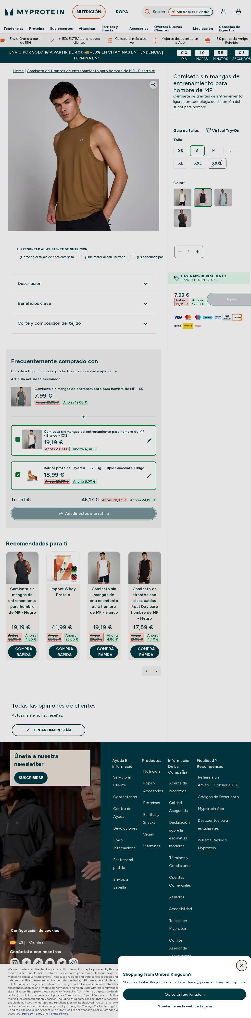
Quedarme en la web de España (185, 1006)
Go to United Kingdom (185, 994)
